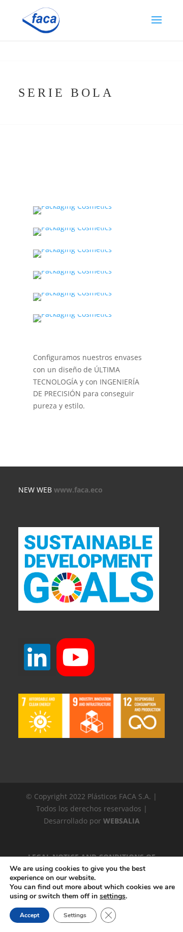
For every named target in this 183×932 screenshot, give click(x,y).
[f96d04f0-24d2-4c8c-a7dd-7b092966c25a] (72, 322)
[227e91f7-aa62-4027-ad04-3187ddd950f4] (72, 279)
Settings (75, 915)
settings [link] (113, 896)
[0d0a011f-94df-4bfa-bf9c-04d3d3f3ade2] (72, 214)
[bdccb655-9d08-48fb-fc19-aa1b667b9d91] (72, 301)
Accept (29, 915)
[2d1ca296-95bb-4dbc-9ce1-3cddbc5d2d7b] (72, 235)
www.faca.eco (78, 490)
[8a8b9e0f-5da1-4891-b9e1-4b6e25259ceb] (72, 257)
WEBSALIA (121, 821)
